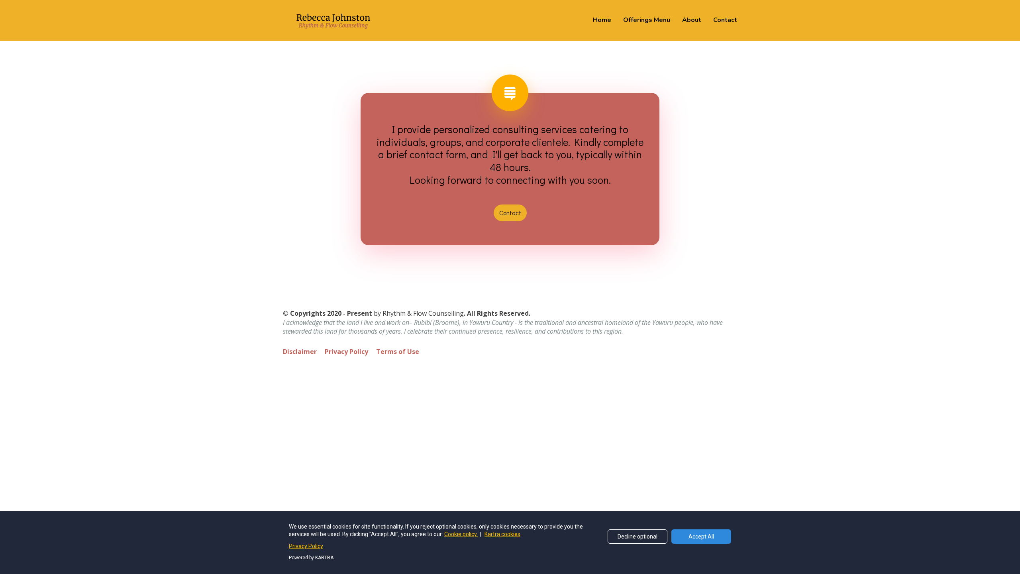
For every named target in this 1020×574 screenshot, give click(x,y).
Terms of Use (397, 352)
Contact (725, 20)
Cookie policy (461, 534)
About (691, 20)
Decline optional (637, 536)
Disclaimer (300, 352)
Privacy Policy (346, 352)
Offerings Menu (646, 20)
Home (602, 20)
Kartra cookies (502, 534)
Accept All (701, 536)
